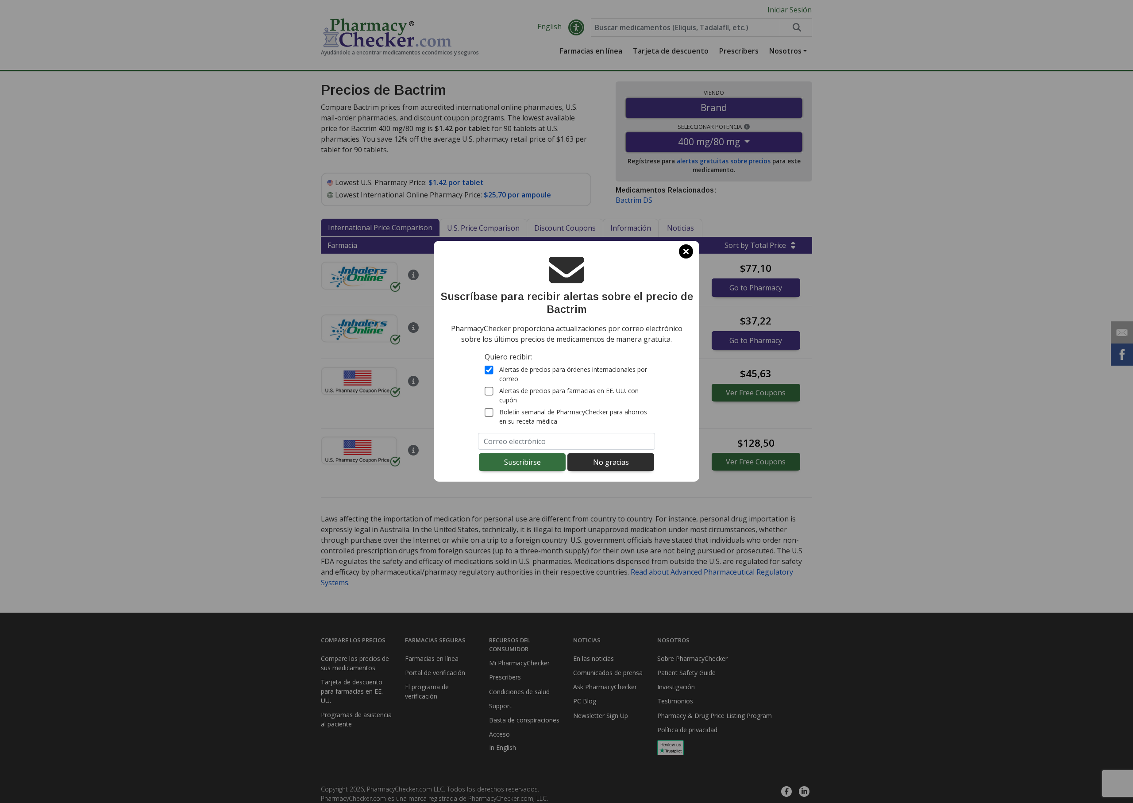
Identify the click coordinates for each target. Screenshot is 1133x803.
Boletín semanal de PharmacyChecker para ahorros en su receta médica (573, 416)
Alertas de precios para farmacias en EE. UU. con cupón (569, 395)
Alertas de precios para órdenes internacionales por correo (573, 374)
